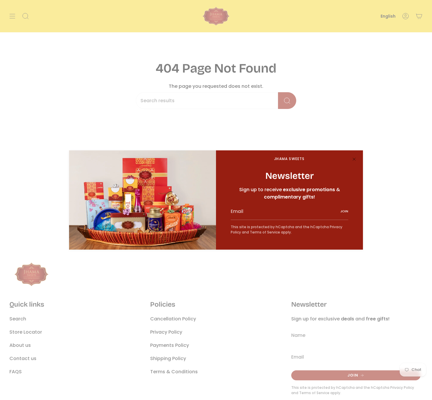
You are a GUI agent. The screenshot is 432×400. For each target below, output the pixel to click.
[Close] (354, 159)
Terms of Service (265, 232)
